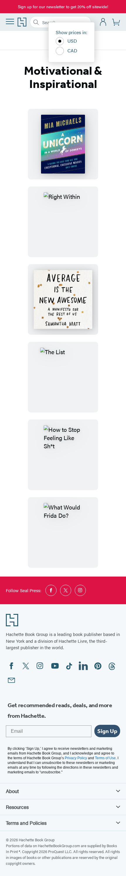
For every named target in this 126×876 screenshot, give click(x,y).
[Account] (103, 22)
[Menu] (10, 21)
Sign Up (107, 731)
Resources (17, 806)
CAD (72, 50)
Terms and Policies (26, 822)
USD (72, 40)
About (12, 791)
